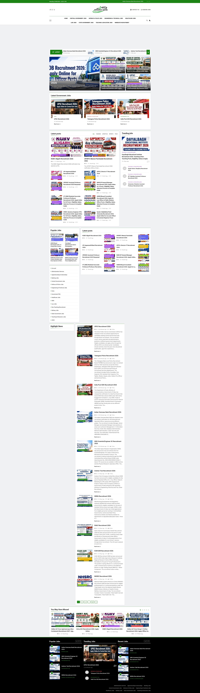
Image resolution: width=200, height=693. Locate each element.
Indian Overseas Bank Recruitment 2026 (107, 412)
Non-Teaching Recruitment (58, 307)
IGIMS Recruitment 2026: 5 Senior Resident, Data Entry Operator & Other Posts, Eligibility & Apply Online (57, 261)
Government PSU (125, 116)
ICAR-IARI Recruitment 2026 (103, 551)
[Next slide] (150, 1)
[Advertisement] (100, 37)
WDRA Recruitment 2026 (114, 51)
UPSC (52, 79)
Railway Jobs (55, 310)
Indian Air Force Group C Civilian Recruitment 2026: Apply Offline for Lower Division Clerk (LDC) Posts (137, 631)
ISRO (53, 300)
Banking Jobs (55, 278)
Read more (56, 124)
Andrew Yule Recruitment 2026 (89, 51)
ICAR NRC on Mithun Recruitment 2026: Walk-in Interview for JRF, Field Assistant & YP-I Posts (112, 71)
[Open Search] (147, 20)
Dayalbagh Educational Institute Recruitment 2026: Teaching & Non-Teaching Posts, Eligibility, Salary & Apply (135, 156)
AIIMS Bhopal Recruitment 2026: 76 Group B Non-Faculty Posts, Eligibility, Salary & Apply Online (57, 246)
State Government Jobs (86, 22)
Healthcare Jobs (130, 18)
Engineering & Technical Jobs (114, 18)
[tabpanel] (62, 624)
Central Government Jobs (78, 18)
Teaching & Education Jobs (104, 22)
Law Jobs (73, 22)
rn (53, 161)
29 (92, 602)
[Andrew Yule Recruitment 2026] (76, 53)
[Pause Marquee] (148, 52)
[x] (54, 10)
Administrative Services (58, 271)
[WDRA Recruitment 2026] (103, 53)
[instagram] (52, 10)
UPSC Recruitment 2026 (137, 1)
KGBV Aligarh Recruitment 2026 (62, 159)
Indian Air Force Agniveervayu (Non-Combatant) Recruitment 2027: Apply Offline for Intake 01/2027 (62, 631)
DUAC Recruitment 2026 (138, 51)
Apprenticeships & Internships (59, 274)
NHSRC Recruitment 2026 (103, 576)
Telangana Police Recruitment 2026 (98, 119)
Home (66, 18)
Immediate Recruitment (122, 22)
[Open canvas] (50, 20)
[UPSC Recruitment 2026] (74, 73)
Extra (53, 291)
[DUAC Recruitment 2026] (127, 53)
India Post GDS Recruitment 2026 (131, 119)
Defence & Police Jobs (95, 18)
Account (54, 268)
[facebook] (50, 10)
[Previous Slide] (147, 1)
